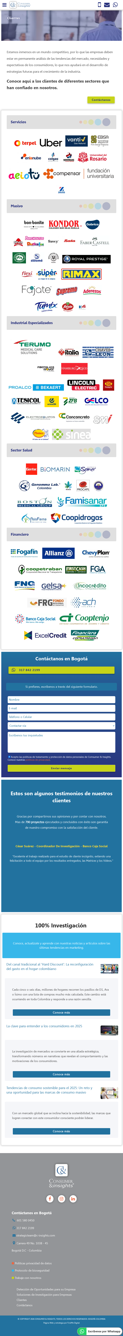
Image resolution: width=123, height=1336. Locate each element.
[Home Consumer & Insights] (20, 5)
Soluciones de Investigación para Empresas (44, 1294)
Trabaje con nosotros (27, 1278)
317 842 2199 (25, 1228)
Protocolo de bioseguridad (31, 1270)
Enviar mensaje (61, 768)
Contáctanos (101, 99)
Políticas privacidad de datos (33, 1263)
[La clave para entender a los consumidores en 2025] (109, 1030)
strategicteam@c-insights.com (35, 1235)
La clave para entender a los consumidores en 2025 (44, 1026)
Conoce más (61, 1012)
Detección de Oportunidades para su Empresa (46, 1289)
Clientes (22, 1300)
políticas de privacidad (38, 759)
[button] (61, 670)
